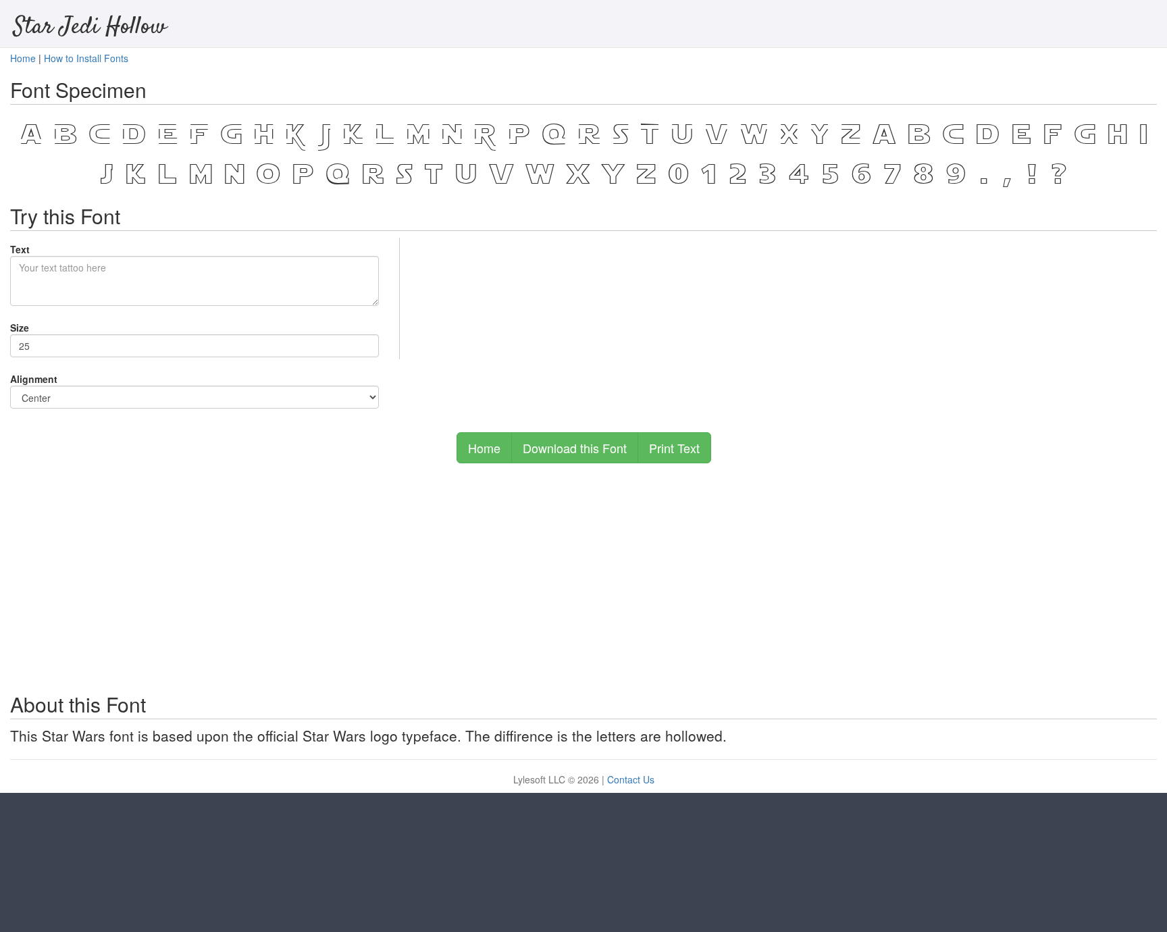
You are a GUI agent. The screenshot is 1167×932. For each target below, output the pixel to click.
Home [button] (484, 448)
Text (20, 249)
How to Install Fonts (86, 58)
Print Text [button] (674, 448)
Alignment (33, 379)
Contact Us (630, 779)
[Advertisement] (583, 571)
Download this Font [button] (575, 448)
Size (19, 327)
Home (23, 58)
